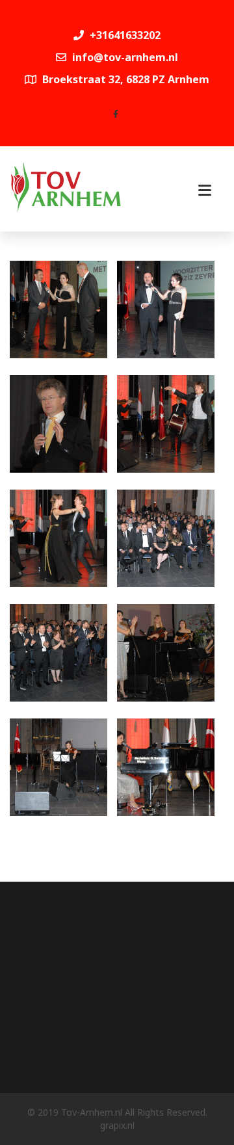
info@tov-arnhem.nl (125, 57)
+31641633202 (124, 35)
